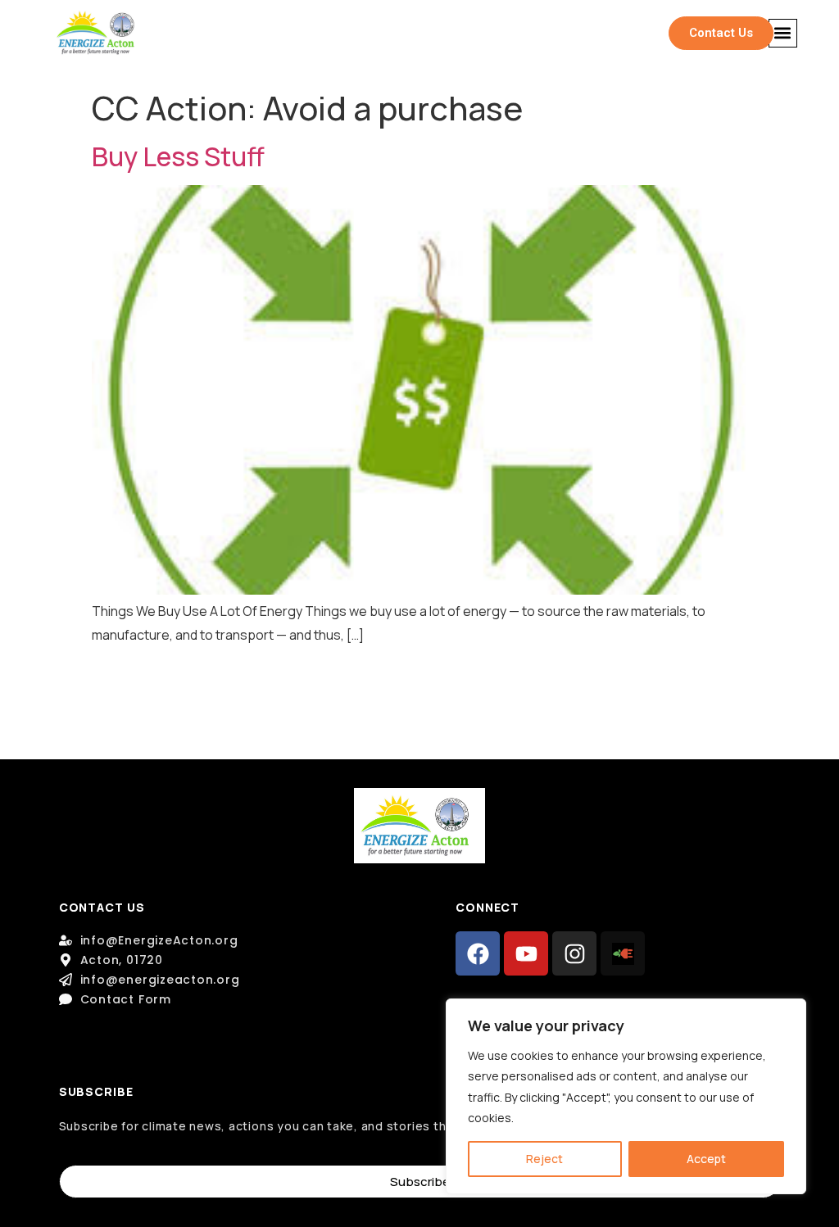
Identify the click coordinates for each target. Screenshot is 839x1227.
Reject (544, 1158)
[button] (783, 33)
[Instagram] (574, 953)
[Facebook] (478, 953)
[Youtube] (526, 953)
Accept (706, 1158)
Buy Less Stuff (178, 156)
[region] (626, 1096)
